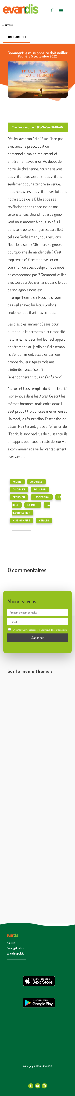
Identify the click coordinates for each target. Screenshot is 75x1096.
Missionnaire (21, 520)
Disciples (19, 489)
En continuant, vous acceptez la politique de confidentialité (40, 629)
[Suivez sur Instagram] (44, 1085)
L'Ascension (42, 497)
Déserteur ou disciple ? (30, 800)
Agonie (17, 481)
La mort (32, 505)
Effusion (19, 497)
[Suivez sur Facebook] (30, 1085)
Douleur (40, 489)
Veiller (44, 520)
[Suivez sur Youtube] (37, 1085)
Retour (9, 25)
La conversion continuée (31, 874)
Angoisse (36, 481)
